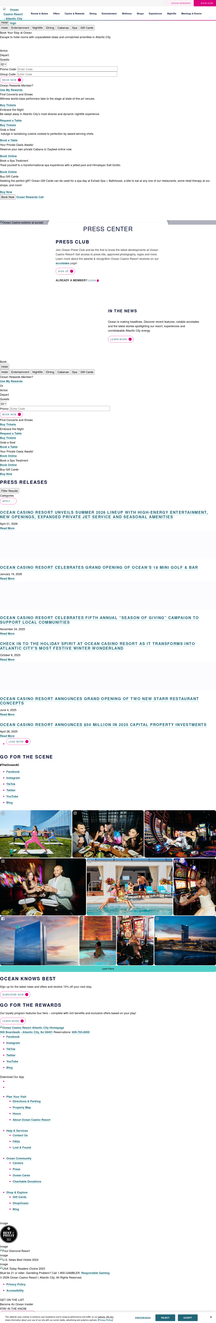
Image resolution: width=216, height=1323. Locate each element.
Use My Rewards (11, 90)
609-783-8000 (81, 1032)
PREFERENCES (143, 1317)
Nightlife (171, 13)
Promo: (4, 408)
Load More (16, 741)
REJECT (165, 1317)
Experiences (155, 13)
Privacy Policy (16, 1284)
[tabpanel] (108, 61)
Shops (140, 13)
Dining (93, 13)
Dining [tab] (50, 27)
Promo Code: (8, 69)
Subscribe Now (13, 994)
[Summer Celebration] (211, 13)
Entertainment (109, 13)
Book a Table (9, 140)
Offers (56, 13)
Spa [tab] (74, 27)
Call (41, 197)
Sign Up (63, 271)
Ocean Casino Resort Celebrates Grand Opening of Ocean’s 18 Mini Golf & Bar (99, 567)
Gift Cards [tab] (86, 27)
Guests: (5, 59)
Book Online (8, 156)
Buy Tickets (8, 105)
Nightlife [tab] (37, 27)
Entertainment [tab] (20, 27)
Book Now (9, 79)
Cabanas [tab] (63, 27)
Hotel (4, 366)
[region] (108, 1317)
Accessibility (15, 1290)
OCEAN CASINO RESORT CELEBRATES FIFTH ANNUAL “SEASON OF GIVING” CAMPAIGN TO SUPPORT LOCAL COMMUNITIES (99, 620)
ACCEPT (187, 1317)
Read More (7, 528)
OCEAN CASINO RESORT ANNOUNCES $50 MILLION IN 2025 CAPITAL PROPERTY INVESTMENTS (103, 724)
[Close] (210, 1317)
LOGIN (92, 280)
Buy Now (6, 192)
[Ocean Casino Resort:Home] (13, 13)
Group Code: (8, 74)
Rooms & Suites (39, 13)
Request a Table (11, 120)
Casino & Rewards (74, 13)
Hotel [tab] (4, 27)
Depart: (4, 55)
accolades (62, 263)
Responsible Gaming (95, 1273)
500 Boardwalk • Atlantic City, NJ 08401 (26, 1032)
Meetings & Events (191, 13)
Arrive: (4, 50)
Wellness (127, 13)
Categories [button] (7, 495)
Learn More (118, 339)
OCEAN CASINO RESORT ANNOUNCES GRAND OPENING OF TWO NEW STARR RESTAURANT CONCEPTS (99, 701)
